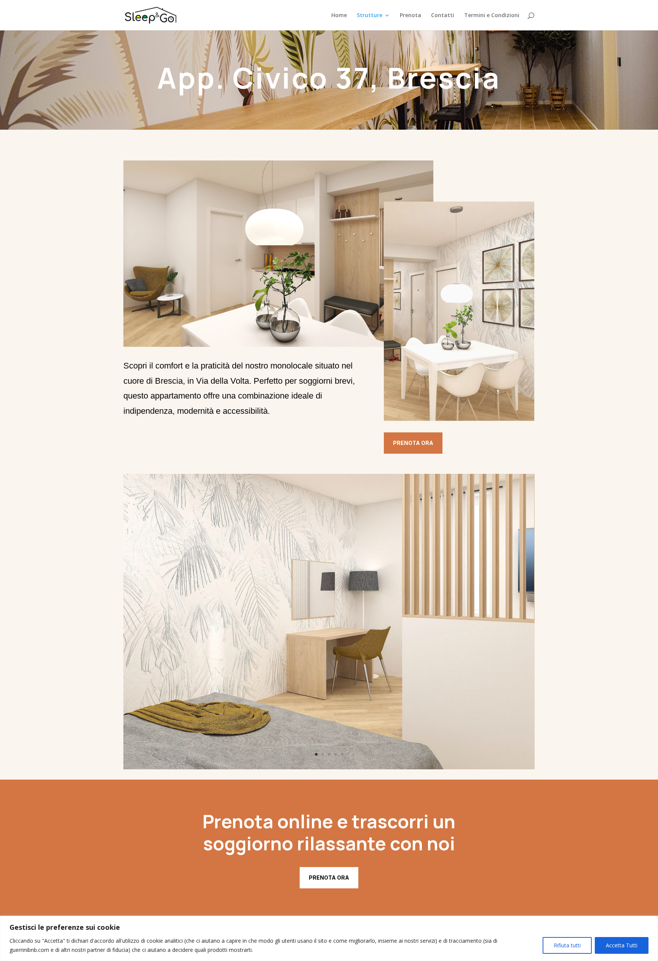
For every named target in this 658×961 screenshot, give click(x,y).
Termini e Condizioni (491, 16)
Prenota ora (413, 443)
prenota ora (329, 877)
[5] (329, 767)
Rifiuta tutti (567, 945)
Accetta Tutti (621, 945)
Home (339, 16)
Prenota (410, 16)
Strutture (369, 16)
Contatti (442, 16)
